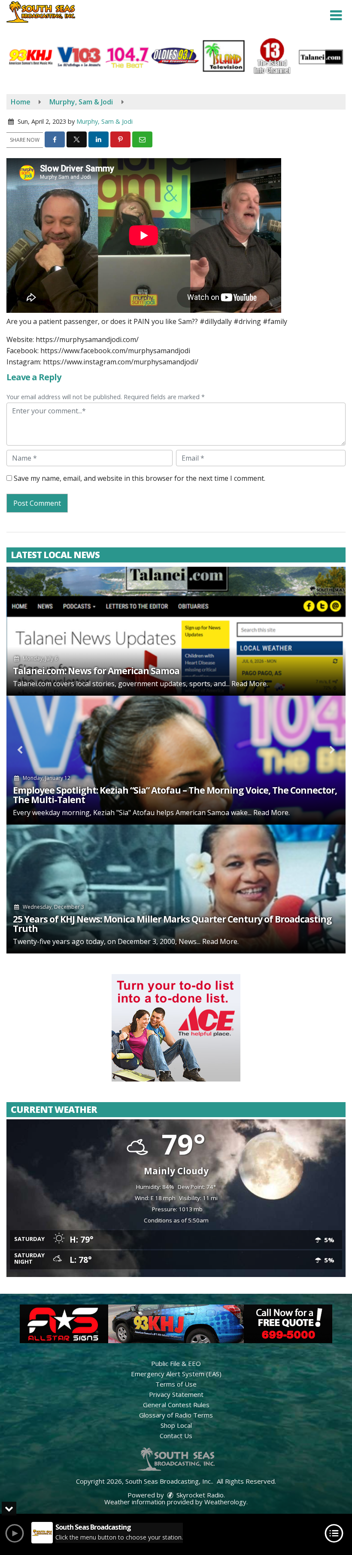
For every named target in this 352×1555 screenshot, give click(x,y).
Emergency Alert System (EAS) (176, 1373)
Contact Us (176, 1435)
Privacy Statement (176, 1394)
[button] (336, 15)
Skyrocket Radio (199, 1495)
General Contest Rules (176, 1404)
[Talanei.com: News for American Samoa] (176, 631)
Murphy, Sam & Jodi (104, 121)
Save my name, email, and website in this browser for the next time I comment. (139, 478)
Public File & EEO (176, 1363)
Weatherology (225, 1501)
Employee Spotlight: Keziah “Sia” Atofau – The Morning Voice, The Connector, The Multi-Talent (175, 795)
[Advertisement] (176, 1027)
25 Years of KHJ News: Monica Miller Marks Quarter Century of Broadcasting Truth (172, 924)
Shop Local (176, 1425)
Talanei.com (32, 683)
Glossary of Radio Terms (176, 1415)
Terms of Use (176, 1384)
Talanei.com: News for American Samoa (96, 671)
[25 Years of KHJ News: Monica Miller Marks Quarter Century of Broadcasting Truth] (176, 889)
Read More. (249, 683)
